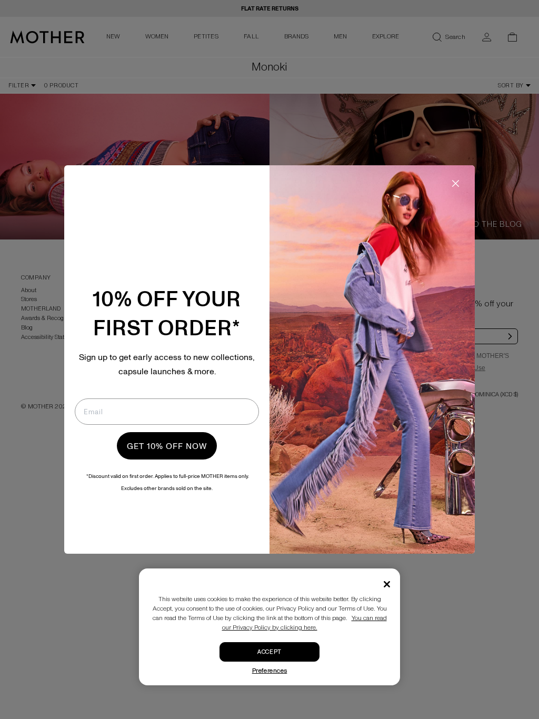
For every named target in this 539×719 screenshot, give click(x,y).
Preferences (269, 670)
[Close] (386, 584)
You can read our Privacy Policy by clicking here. (304, 623)
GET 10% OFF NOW (167, 446)
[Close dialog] (455, 183)
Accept (269, 652)
